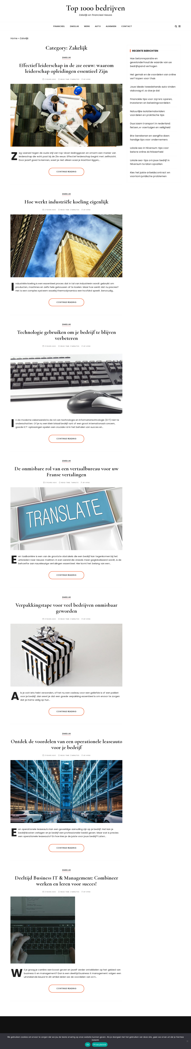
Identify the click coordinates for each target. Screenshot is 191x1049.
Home (14, 38)
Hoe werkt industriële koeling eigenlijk (66, 202)
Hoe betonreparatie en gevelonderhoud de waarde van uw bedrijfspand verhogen (151, 62)
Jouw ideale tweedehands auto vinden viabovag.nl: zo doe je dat (152, 88)
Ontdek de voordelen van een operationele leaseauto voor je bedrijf (66, 744)
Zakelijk (74, 26)
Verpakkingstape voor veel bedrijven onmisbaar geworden (66, 608)
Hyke (88, 79)
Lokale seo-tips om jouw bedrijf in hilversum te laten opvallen (150, 162)
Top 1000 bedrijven (95, 8)
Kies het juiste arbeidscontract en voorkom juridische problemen (150, 174)
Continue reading (66, 171)
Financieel (59, 26)
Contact (126, 26)
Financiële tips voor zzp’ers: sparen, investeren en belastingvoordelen (151, 101)
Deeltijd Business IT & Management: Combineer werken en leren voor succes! (66, 881)
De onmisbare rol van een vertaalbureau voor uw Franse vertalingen (66, 471)
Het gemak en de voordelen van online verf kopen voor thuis (153, 76)
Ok (87, 1044)
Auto (98, 26)
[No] (187, 1041)
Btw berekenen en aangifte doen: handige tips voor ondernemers (150, 137)
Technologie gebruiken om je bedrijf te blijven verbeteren (66, 335)
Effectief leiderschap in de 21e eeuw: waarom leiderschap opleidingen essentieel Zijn (66, 68)
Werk (87, 26)
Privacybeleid (99, 1044)
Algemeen (111, 26)
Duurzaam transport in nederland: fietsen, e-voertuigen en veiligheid (150, 125)
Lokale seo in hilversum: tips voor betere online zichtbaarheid (149, 150)
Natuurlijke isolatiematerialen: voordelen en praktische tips (147, 113)
